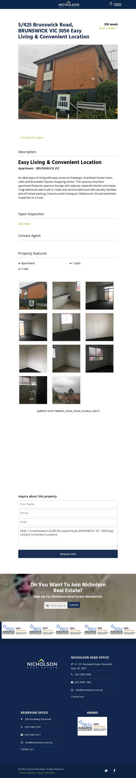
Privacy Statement (27, 772)
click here (24, 224)
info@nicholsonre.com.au (89, 690)
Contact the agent (32, 137)
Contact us (77, 696)
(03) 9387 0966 (83, 674)
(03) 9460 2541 (33, 726)
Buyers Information (46, 772)
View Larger (9, 638)
